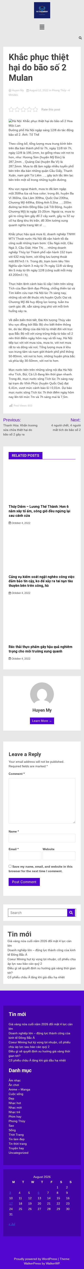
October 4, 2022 (20, 523)
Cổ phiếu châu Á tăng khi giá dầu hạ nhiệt (36, 977)
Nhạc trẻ (14, 1112)
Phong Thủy (59, 90)
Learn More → (42, 720)
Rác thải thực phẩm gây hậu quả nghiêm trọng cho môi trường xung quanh (40, 649)
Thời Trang (16, 1134)
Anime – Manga (19, 1089)
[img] (42, 27)
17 (11, 1203)
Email (14, 849)
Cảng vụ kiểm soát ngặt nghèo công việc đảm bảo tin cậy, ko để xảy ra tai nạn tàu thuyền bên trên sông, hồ (42, 581)
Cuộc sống (16, 1094)
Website (48, 849)
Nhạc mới (15, 1107)
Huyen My (17, 90)
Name (14, 831)
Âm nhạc (15, 1080)
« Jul (12, 1224)
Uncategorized (18, 1152)
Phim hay (15, 1116)
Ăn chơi (14, 1085)
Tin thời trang (18, 1143)
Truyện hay (16, 1148)
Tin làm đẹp (17, 1139)
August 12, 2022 (39, 90)
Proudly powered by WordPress (36, 1259)
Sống (12, 1130)
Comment (17, 773)
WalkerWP (52, 1263)
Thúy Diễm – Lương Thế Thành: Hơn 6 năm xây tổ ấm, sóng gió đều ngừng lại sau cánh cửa (39, 511)
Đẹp (11, 1098)
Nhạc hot (15, 1103)
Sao (11, 1125)
